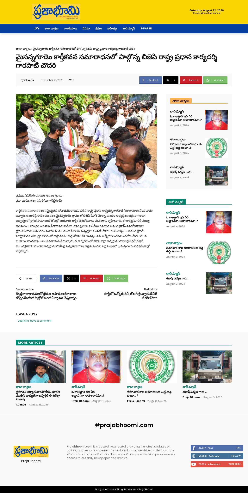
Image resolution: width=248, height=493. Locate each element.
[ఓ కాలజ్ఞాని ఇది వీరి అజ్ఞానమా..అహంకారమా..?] (216, 120)
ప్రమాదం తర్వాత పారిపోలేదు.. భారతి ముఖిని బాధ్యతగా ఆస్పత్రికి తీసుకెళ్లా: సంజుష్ (38, 395)
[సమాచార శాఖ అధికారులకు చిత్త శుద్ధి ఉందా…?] (216, 148)
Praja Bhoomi (80, 400)
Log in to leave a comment (34, 320)
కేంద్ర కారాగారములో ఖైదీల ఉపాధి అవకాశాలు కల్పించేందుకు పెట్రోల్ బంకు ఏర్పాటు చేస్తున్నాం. (47, 296)
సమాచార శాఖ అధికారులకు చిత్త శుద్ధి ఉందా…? (186, 146)
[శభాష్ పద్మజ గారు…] (216, 176)
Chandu (29, 80)
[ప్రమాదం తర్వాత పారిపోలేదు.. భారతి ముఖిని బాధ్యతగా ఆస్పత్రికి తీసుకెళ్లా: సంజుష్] (41, 366)
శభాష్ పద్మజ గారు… (181, 172)
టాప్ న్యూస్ (177, 111)
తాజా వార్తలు (23, 48)
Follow (236, 455)
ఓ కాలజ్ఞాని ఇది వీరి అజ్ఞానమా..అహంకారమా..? (186, 118)
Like (239, 447)
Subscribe (235, 464)
